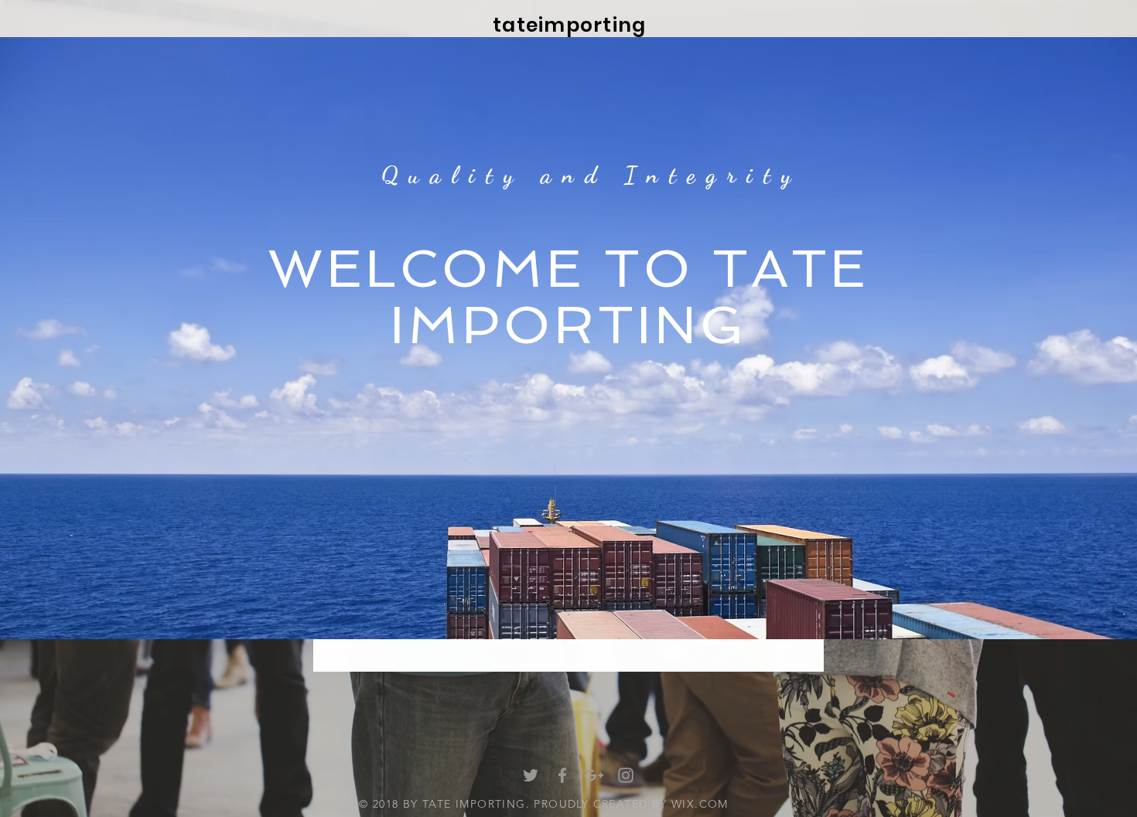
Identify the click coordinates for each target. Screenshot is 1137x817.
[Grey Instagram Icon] (626, 775)
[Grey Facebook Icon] (562, 775)
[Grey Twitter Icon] (531, 775)
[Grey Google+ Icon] (594, 775)
